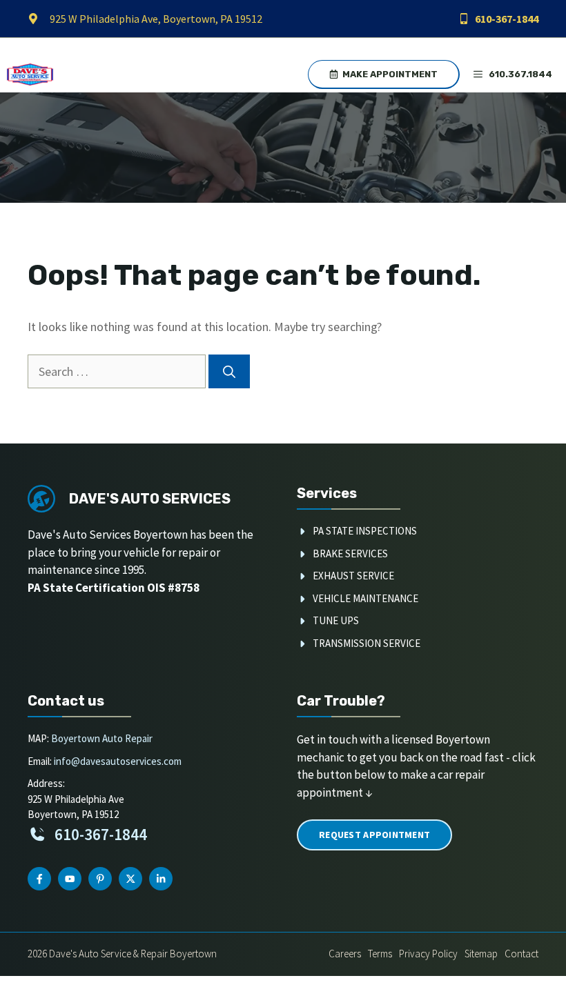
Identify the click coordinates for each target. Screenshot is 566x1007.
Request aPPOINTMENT (374, 834)
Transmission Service (366, 643)
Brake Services (350, 553)
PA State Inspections (365, 530)
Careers (345, 953)
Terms (380, 953)
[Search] (229, 371)
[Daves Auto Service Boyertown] (30, 74)
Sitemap (481, 953)
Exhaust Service (353, 575)
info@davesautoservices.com (118, 761)
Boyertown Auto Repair (102, 738)
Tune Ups (336, 620)
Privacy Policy (428, 953)
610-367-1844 (506, 19)
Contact (521, 953)
